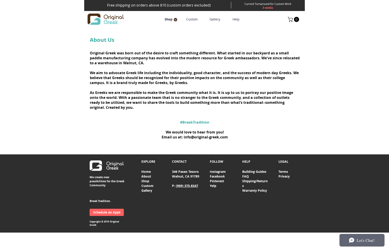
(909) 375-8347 (187, 186)
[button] (168, 19)
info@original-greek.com (206, 137)
